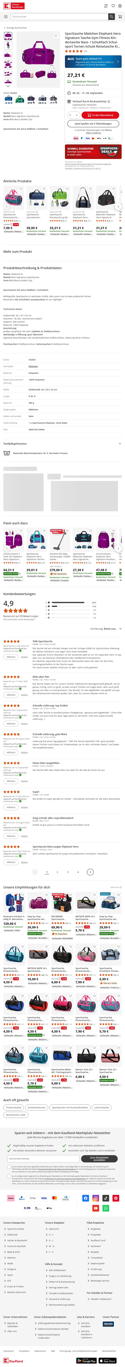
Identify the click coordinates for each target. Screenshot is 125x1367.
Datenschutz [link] (40, 1351)
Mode (10, 1263)
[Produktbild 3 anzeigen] (8, 55)
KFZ (9, 1280)
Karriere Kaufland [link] (85, 1325)
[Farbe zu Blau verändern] (8, 99)
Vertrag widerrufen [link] (58, 1287)
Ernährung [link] (96, 1269)
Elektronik (12, 1234)
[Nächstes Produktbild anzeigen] (8, 86)
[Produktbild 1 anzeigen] (8, 36)
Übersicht (54, 1228)
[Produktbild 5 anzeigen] (8, 74)
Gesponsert (7, 212)
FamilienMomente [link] (100, 1275)
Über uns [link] (12, 1331)
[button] (71, 602)
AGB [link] (53, 1351)
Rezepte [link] (95, 1251)
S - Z (51, 1251)
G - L (51, 1240)
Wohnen (11, 1257)
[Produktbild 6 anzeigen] (8, 83)
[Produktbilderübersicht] (8, 59)
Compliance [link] (24, 1351)
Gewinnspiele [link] (98, 1263)
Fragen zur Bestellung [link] (60, 1276)
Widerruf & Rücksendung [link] (62, 1281)
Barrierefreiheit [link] (109, 1351)
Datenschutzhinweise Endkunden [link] (49, 1336)
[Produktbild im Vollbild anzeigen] (38, 59)
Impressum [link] (8, 1351)
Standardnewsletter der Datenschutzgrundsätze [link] (56, 1169)
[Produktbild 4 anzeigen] (8, 64)
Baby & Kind (13, 1251)
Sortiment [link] (96, 1246)
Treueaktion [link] (97, 1257)
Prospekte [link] (96, 1234)
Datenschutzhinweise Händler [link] (53, 1328)
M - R (51, 1246)
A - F (51, 1234)
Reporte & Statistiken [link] (12, 1325)
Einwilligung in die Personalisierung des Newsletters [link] (65, 1178)
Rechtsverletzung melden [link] (62, 1304)
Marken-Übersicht (16, 1292)
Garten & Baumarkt (17, 1240)
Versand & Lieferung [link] (59, 1299)
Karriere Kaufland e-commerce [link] (87, 1334)
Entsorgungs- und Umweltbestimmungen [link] (78, 1351)
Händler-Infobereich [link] (101, 1299)
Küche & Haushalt (16, 1246)
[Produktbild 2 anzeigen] (8, 45)
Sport (10, 1275)
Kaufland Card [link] (98, 1240)
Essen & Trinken (15, 1286)
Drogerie (11, 1269)
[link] (106, 6)
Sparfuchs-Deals (15, 1228)
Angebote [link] (95, 1228)
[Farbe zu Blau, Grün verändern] (20, 99)
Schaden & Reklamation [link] (61, 1293)
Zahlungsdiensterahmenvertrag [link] (54, 1323)
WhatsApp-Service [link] (100, 1280)
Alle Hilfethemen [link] (57, 1270)
